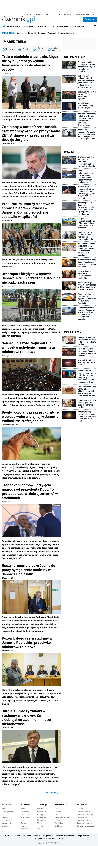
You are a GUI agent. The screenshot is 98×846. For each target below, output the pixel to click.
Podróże (24, 826)
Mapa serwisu (83, 836)
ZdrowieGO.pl (68, 14)
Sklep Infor (6, 826)
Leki (56, 815)
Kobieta (40, 809)
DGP (58, 14)
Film (38, 823)
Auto (23, 809)
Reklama (27, 836)
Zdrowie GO (31, 33)
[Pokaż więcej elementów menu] (95, 26)
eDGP (4, 815)
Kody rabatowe (42, 812)
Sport (23, 820)
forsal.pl (39, 14)
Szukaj (91, 19)
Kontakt (8, 836)
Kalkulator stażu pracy (85, 815)
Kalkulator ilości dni (84, 812)
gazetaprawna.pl (82, 14)
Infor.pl (4, 809)
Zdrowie (24, 823)
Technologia (25, 812)
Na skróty (6, 804)
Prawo (57, 809)
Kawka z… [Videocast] (47, 33)
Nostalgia (20, 33)
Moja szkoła (41, 817)
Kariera (37, 836)
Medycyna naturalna (62, 817)
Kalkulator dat (82, 809)
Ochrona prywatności (65, 836)
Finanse (58, 812)
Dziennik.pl (26, 804)
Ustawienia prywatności (45, 838)
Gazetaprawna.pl (8, 812)
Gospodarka (25, 815)
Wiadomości (25, 817)
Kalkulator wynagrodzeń (86, 826)
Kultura (39, 829)
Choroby (58, 820)
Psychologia (59, 823)
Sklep (93, 14)
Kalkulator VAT (82, 817)
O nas (17, 836)
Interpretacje (7, 823)
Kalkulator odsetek (84, 820)
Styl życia (58, 826)
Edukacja (40, 815)
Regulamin (48, 836)
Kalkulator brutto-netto (85, 823)
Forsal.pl (5, 817)
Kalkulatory (82, 804)
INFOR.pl (29, 14)
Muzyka (40, 826)
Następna (51, 792)
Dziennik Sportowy (66, 33)
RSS (61, 838)
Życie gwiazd (42, 820)
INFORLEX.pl (49, 14)
